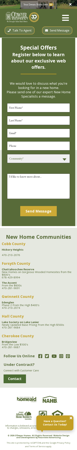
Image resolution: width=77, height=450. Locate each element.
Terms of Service (37, 446)
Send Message (59, 30)
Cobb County (13, 243)
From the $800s (12, 284)
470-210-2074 (11, 307)
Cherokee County (18, 335)
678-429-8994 (11, 277)
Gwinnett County (18, 296)
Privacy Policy (63, 442)
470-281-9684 (11, 327)
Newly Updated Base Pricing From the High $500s (33, 323)
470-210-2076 (11, 255)
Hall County (13, 316)
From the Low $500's (15, 343)
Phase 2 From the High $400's (20, 304)
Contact (14, 378)
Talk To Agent (22, 30)
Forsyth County (16, 263)
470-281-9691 (11, 288)
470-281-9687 (11, 347)
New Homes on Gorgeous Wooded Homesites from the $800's (36, 271)
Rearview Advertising (49, 437)
